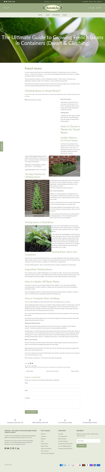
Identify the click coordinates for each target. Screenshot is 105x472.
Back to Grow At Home (52, 371)
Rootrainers (33, 292)
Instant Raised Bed (29, 169)
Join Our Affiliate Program (64, 446)
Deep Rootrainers (56, 215)
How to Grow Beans (32, 367)
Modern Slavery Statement (47, 453)
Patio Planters (39, 367)
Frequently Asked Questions (65, 448)
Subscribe (82, 445)
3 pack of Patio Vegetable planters (33, 156)
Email (26, 390)
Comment (27, 398)
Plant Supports (46, 367)
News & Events (62, 438)
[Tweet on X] (28, 363)
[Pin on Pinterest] (32, 363)
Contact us (99, 1)
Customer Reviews (63, 441)
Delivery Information (46, 448)
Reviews (90, 1)
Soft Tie (61, 274)
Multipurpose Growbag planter (32, 164)
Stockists (43, 438)
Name (26, 383)
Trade (94, 1)
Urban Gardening (66, 367)
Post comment (31, 411)
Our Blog (60, 434)
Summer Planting (59, 367)
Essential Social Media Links (65, 443)
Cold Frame (42, 293)
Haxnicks (10, 464)
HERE (57, 1)
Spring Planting (52, 367)
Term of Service (45, 451)
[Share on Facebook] (30, 363)
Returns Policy (44, 446)
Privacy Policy (44, 443)
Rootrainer (65, 225)
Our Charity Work (62, 436)
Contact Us (44, 436)
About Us (43, 434)
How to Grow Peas (57, 358)
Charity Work (85, 1)
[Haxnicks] (52, 8)
